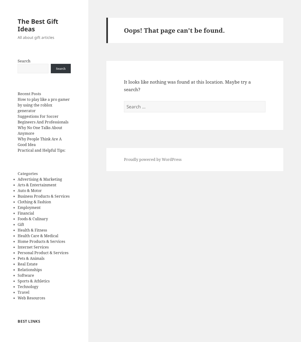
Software (26, 275)
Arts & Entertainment (37, 184)
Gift (21, 224)
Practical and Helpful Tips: (42, 150)
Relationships (30, 269)
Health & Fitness (32, 230)
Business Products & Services (44, 196)
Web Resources (31, 298)
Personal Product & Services (43, 252)
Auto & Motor (30, 190)
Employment (29, 207)
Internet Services (33, 247)
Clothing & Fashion (34, 201)
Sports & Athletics (34, 281)
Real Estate (28, 264)
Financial (26, 213)
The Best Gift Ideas (38, 25)
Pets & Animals (31, 258)
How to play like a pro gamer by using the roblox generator (44, 105)
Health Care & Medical (38, 235)
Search (24, 61)
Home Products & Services (41, 241)
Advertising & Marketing (40, 179)
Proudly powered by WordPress (153, 159)
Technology (28, 286)
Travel (23, 292)
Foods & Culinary (33, 218)
